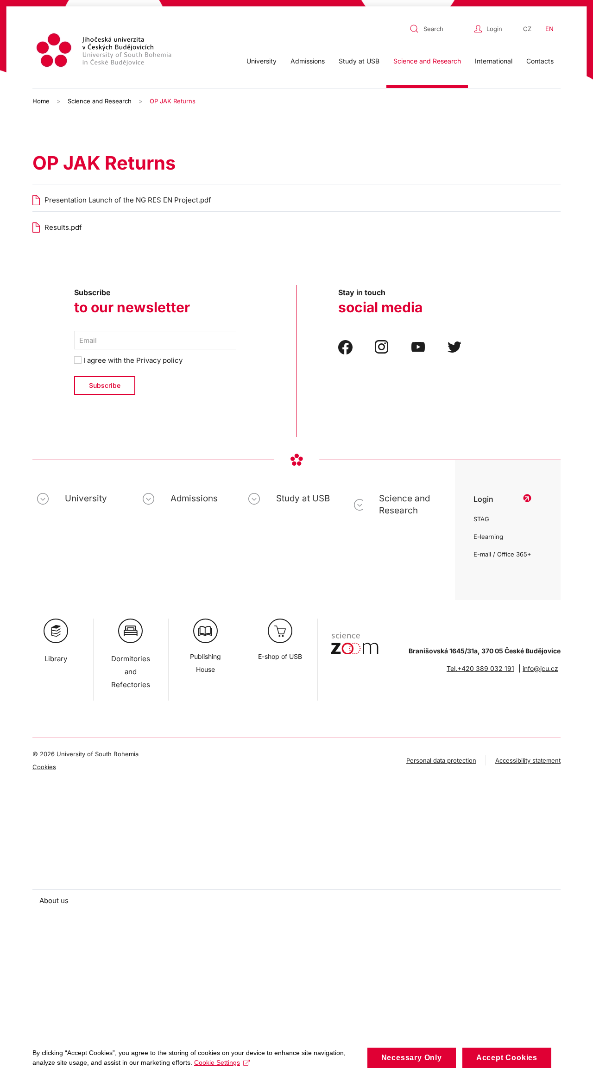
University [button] (261, 61)
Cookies (44, 767)
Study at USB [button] (359, 61)
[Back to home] (105, 52)
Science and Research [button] (427, 61)
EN (549, 28)
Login (494, 28)
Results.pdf (63, 227)
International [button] (493, 61)
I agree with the (132, 360)
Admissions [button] (307, 61)
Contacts (540, 61)
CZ (527, 28)
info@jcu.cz (540, 668)
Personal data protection (441, 760)
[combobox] (439, 28)
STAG (481, 519)
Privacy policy (159, 360)
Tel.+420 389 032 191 (480, 668)
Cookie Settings (217, 1062)
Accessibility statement (528, 760)
